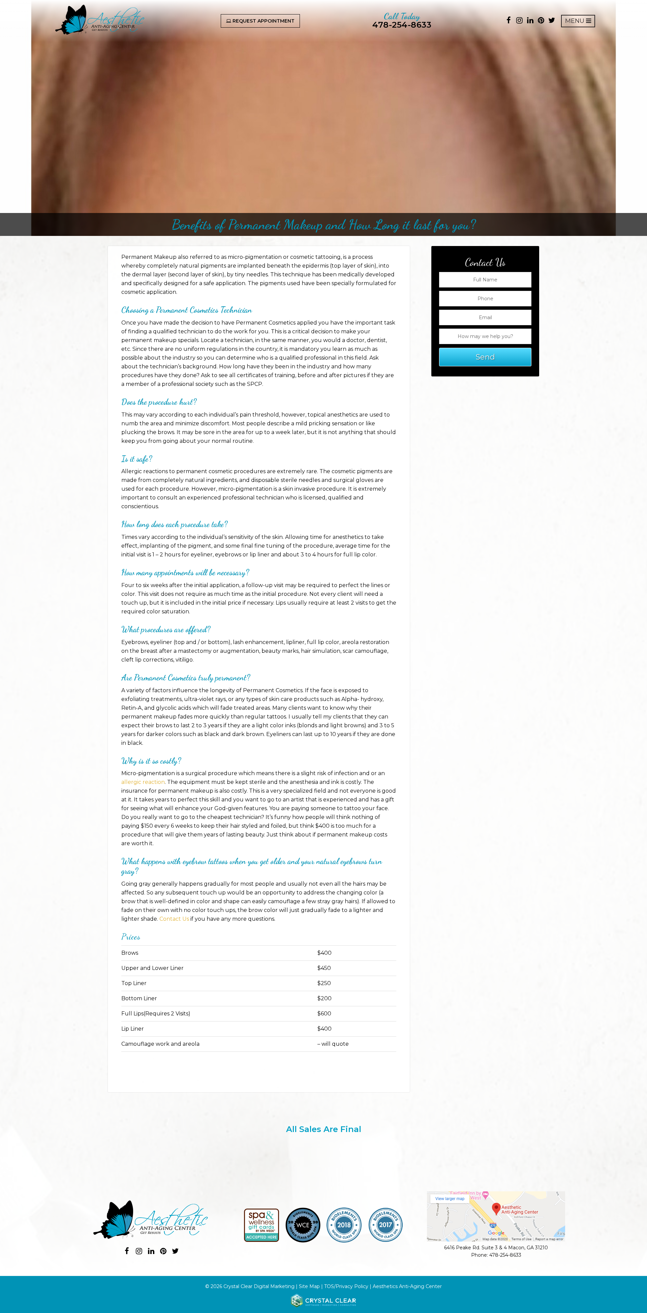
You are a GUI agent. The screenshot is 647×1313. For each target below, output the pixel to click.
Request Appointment (263, 21)
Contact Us (174, 919)
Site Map (309, 1286)
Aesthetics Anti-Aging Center (407, 1286)
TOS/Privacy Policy (346, 1286)
